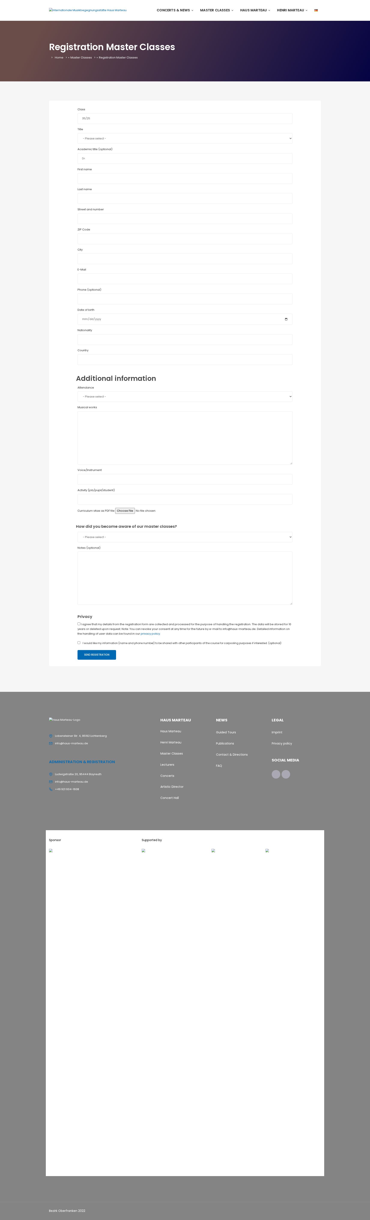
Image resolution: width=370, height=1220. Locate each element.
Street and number (91, 209)
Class (81, 109)
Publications (225, 743)
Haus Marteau (253, 10)
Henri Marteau (290, 10)
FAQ (219, 766)
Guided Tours (226, 732)
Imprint (277, 732)
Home (59, 57)
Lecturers (167, 764)
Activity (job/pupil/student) (96, 490)
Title (80, 129)
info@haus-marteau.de (71, 743)
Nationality (85, 330)
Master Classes (215, 10)
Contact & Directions (232, 754)
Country (83, 350)
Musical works (87, 407)
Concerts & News (173, 10)
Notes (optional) (89, 548)
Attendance (86, 388)
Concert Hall (169, 798)
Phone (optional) (89, 290)
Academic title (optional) (95, 149)
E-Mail (82, 270)
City (80, 250)
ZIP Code (84, 229)
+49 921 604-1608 (67, 789)
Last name (85, 189)
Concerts (167, 776)
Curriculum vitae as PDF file (96, 511)
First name (85, 169)
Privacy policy (282, 743)
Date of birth (86, 310)
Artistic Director (172, 787)
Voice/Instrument (90, 470)
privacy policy (150, 634)
